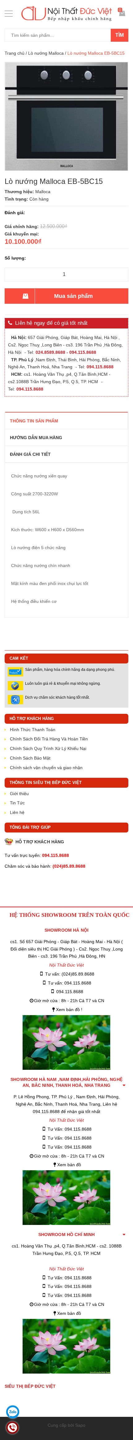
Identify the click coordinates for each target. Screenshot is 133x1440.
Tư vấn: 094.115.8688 (69, 982)
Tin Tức (17, 802)
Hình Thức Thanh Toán (32, 729)
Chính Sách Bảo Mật (30, 758)
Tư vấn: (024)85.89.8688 (69, 974)
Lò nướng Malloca (46, 53)
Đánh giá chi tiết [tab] (30, 454)
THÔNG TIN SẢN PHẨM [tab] (34, 420)
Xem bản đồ (69, 1164)
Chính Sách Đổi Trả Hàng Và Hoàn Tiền (49, 738)
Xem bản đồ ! (69, 1009)
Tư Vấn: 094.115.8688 (70, 1129)
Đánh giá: (15, 212)
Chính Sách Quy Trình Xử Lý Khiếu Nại (48, 748)
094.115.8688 (69, 991)
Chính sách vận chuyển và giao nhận (46, 767)
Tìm (119, 35)
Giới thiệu (19, 793)
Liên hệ (17, 812)
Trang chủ (14, 53)
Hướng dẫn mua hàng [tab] (36, 437)
